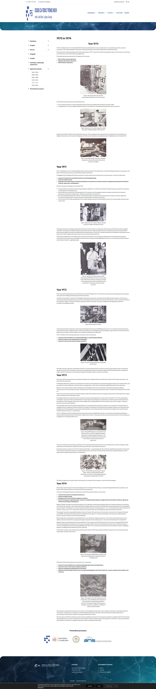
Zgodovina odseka (119, 1)
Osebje (126, 13)
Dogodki (119, 13)
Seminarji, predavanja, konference (37, 63)
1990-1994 (35, 72)
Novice (110, 13)
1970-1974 (35, 83)
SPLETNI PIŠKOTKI (81, 681)
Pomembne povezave (37, 89)
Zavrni (99, 686)
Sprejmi (90, 686)
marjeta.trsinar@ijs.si (44, 1)
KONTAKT (72, 681)
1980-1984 (35, 77)
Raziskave (91, 13)
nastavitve (40, 687)
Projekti (101, 13)
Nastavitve (109, 686)
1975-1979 (35, 80)
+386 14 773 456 (31, 1)
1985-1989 (35, 75)
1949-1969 (35, 85)
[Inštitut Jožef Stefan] (41, 12)
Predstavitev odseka (105, 672)
